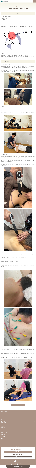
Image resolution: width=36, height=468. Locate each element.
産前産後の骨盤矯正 (4, 422)
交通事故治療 (3, 427)
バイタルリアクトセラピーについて (6, 415)
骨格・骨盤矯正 (3, 421)
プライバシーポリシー (4, 443)
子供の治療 (2, 423)
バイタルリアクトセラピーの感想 (5, 417)
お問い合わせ (3, 436)
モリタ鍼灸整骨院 (4, 1)
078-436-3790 (17, 451)
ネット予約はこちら (17, 456)
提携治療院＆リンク (4, 438)
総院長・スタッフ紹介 (4, 432)
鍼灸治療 (2, 426)
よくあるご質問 (3, 434)
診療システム (4, 411)
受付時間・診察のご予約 (17, 466)
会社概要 (2, 440)
